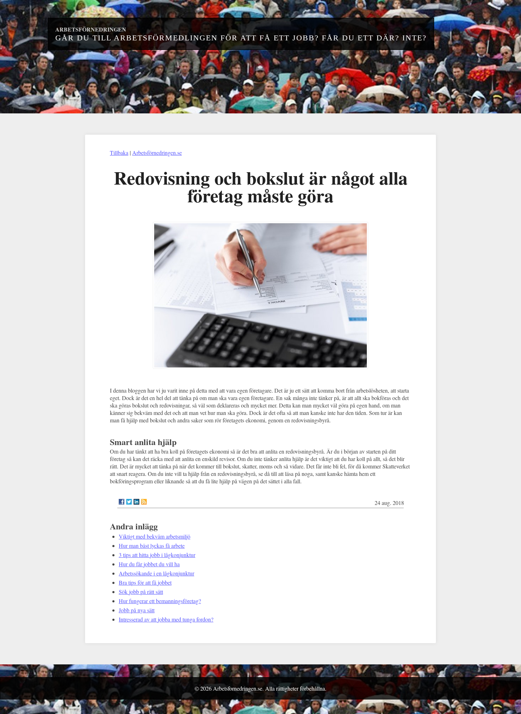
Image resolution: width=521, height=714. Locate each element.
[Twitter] (129, 502)
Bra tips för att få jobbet (145, 582)
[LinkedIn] (136, 502)
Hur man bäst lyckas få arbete (152, 545)
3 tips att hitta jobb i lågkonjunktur (157, 554)
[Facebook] (121, 502)
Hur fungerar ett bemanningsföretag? (160, 601)
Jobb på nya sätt (137, 610)
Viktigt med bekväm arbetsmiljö (154, 536)
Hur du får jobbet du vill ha (149, 564)
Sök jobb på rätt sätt (141, 591)
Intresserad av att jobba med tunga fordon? (166, 619)
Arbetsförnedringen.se (157, 152)
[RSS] (144, 502)
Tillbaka (119, 152)
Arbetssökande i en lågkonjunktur (156, 573)
